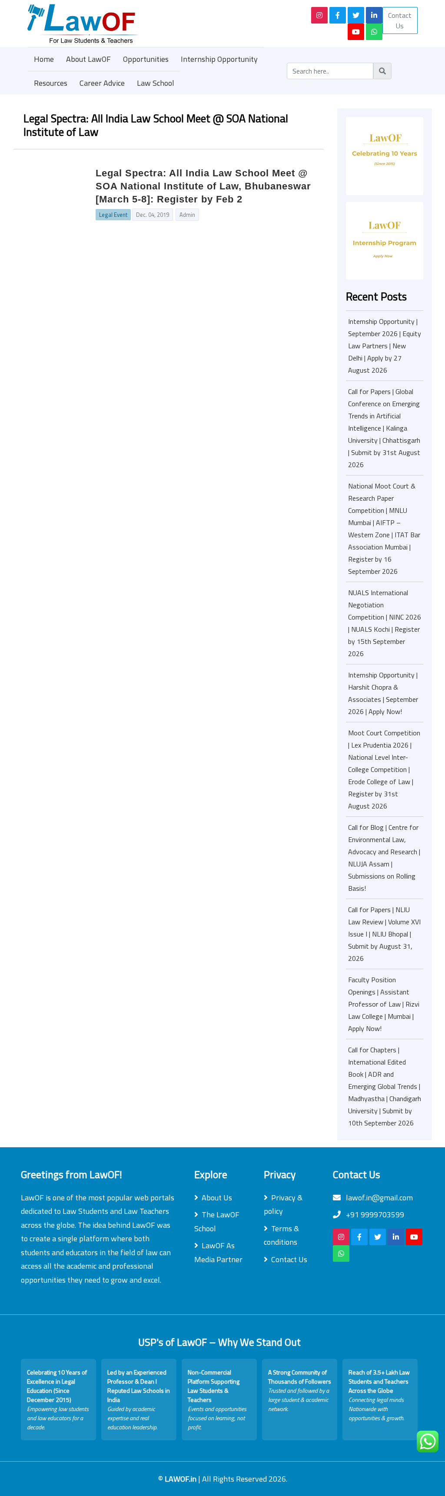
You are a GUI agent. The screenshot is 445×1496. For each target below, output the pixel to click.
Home (44, 59)
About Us (217, 1197)
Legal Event (113, 214)
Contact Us (400, 20)
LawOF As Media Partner (218, 1252)
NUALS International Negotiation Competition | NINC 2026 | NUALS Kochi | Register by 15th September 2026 (384, 623)
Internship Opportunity (219, 59)
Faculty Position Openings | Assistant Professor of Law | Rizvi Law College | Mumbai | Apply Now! (383, 1004)
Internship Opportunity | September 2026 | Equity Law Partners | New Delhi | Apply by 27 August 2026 (384, 345)
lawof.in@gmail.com (378, 1197)
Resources (50, 83)
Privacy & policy (283, 1204)
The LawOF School (216, 1221)
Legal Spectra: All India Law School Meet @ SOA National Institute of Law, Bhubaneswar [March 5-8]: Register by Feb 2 (203, 186)
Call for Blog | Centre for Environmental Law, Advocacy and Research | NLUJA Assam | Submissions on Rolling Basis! (384, 857)
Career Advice (102, 83)
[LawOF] (151, 23)
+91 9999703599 (374, 1214)
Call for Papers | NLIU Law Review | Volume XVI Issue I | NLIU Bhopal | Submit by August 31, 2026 (384, 934)
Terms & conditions (281, 1235)
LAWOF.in (181, 1479)
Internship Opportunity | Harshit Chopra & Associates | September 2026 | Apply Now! (383, 693)
